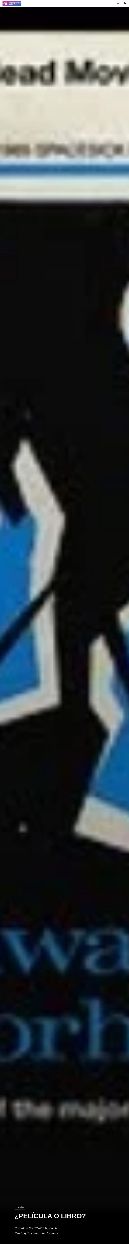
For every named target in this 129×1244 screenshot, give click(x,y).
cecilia (53, 1228)
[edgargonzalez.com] (12, 3)
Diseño (20, 1208)
